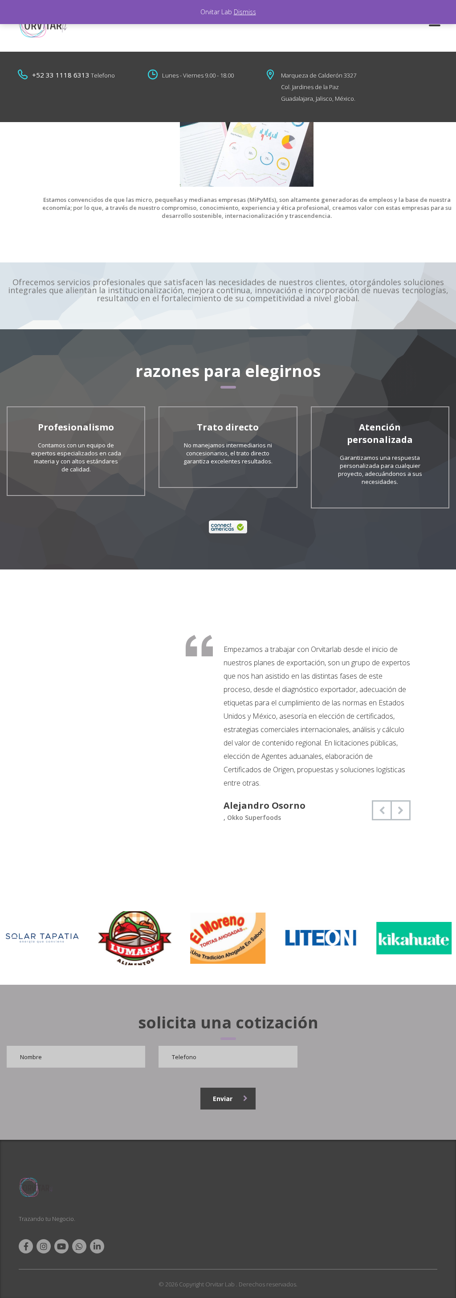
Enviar (222, 1098)
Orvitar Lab (220, 1284)
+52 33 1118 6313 (61, 74)
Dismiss (245, 12)
